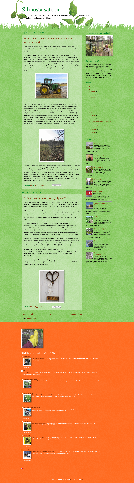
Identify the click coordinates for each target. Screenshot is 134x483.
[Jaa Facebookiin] (58, 185)
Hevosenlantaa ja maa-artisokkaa (41, 409)
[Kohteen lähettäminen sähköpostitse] (53, 185)
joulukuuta (92, 92)
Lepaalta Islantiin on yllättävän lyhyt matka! (44, 451)
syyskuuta (92, 101)
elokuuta (91, 104)
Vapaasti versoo (28, 464)
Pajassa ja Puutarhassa (30, 379)
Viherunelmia (27, 436)
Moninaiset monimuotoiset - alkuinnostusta (101, 204)
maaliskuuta (92, 119)
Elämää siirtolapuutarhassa (31, 407)
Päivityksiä (26, 357)
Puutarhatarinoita (28, 393)
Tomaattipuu (97, 179)
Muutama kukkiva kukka (39, 381)
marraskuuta (93, 95)
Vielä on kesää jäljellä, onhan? (102, 229)
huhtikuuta (92, 116)
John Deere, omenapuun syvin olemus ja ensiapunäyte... (100, 122)
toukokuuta (92, 113)
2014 (89, 89)
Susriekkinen (27, 469)
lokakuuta (92, 98)
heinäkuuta (92, 107)
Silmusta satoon (40, 9)
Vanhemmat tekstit (74, 314)
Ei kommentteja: (44, 185)
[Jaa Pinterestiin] (60, 185)
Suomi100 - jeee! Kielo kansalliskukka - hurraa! (45, 395)
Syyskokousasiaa (28, 372)
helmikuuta (92, 129)
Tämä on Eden (97, 143)
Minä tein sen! (98, 217)
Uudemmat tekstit (29, 314)
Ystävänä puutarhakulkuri (39, 423)
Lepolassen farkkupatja (38, 358)
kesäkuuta (92, 110)
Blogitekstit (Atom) (30, 318)
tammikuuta (92, 132)
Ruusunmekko (27, 421)
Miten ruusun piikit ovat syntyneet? (45, 198)
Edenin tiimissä (97, 191)
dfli (71, 479)
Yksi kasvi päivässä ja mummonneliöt (100, 253)
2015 (89, 86)
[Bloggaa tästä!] (55, 185)
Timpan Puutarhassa (29, 371)
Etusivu (51, 314)
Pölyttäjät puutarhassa (38, 437)
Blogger (84, 479)
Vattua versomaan (98, 241)
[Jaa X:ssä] (56, 185)
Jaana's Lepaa (27, 450)
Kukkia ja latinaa (98, 167)
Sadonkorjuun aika (99, 155)
